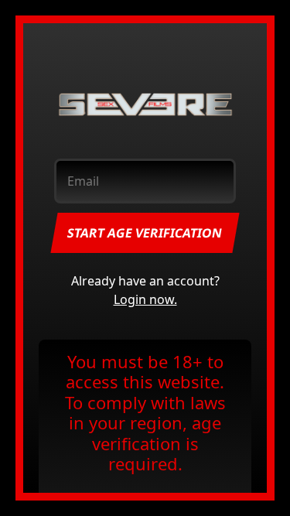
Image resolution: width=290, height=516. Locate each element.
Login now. (145, 299)
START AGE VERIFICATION (145, 232)
